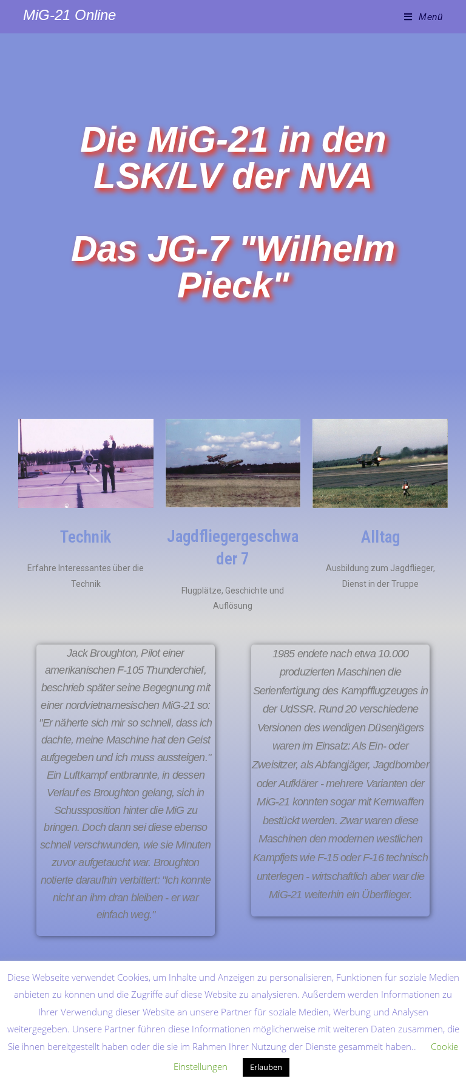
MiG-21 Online (69, 15)
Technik (85, 537)
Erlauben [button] (266, 1067)
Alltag (380, 537)
